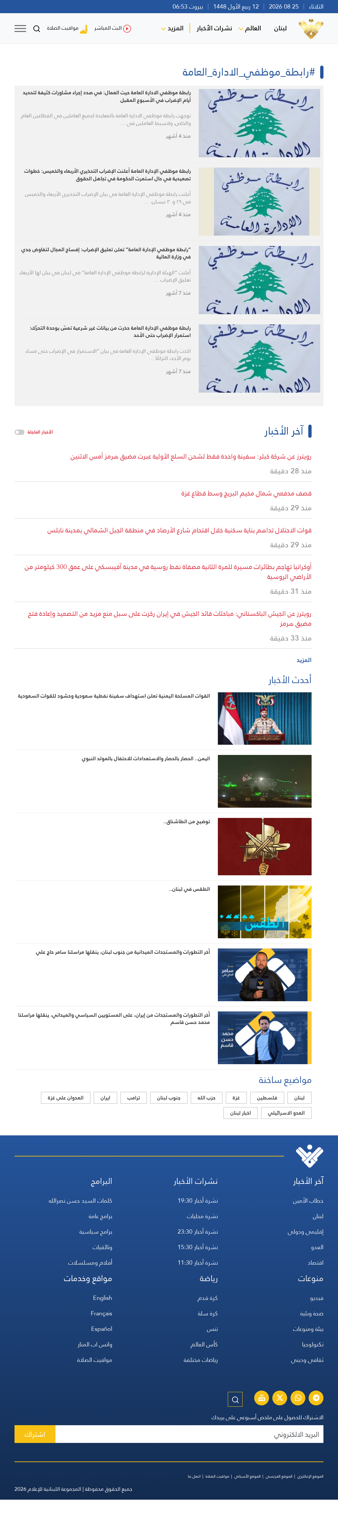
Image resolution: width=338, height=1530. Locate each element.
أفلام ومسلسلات (90, 1262)
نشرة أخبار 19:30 (198, 1200)
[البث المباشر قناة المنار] (261, 1399)
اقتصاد (315, 1262)
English (102, 1297)
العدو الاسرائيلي (286, 1113)
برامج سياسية (96, 1231)
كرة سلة (208, 1313)
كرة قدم (208, 1297)
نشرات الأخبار (214, 28)
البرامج (101, 1181)
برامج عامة (100, 1216)
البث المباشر (108, 28)
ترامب (133, 1097)
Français (101, 1313)
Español (101, 1328)
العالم (253, 28)
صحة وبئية (311, 1313)
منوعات (310, 1278)
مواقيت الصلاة (63, 28)
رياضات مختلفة (201, 1359)
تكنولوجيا (312, 1344)
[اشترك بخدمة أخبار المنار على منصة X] (280, 1399)
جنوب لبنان (169, 1097)
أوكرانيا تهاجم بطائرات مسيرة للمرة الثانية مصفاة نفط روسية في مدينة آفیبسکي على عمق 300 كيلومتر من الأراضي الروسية (168, 571)
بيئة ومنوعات (308, 1328)
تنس (212, 1328)
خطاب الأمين (308, 1200)
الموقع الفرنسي (279, 1476)
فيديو (316, 1297)
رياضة (209, 1278)
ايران (105, 1097)
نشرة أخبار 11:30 (198, 1262)
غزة (236, 1097)
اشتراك (35, 1434)
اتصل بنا (194, 1476)
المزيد (176, 28)
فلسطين (267, 1097)
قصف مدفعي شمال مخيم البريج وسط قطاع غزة (247, 493)
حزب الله (207, 1097)
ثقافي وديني (307, 1359)
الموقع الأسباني (247, 1476)
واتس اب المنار (95, 1344)
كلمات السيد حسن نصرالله (80, 1200)
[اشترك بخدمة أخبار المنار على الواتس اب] (298, 1399)
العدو (317, 1247)
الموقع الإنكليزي (310, 1476)
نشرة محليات (202, 1216)
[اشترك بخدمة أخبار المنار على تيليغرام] (316, 1399)
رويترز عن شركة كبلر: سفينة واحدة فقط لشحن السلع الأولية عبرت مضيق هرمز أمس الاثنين (191, 456)
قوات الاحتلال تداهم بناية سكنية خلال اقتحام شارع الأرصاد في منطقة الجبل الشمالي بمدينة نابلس (180, 530)
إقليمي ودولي (305, 1231)
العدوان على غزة (66, 1097)
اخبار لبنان (240, 1113)
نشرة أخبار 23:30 (198, 1231)
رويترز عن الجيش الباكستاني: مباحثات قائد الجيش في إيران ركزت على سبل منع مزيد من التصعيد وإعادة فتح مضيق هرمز (170, 618)
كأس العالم (204, 1344)
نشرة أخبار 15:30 (198, 1247)
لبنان (280, 28)
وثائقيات (102, 1247)
